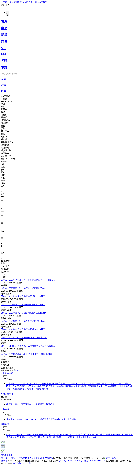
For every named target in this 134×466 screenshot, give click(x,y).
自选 (3, 90)
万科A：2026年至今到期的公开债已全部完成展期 (24, 337)
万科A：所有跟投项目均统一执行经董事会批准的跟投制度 (28, 346)
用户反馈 (30, 2)
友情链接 (49, 458)
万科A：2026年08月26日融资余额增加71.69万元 (23, 296)
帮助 (45, 2)
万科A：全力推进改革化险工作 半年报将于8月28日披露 (26, 354)
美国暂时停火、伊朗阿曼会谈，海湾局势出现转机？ (30, 404)
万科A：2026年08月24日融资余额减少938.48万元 (23, 313)
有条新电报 (7, 455)
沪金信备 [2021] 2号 (22, 463)
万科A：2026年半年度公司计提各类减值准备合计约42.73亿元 (29, 280)
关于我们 (5, 2)
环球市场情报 (7, 394)
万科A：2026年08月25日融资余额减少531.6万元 (23, 304)
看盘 (3, 79)
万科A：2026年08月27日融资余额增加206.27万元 (23, 288)
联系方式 (22, 2)
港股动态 (5, 424)
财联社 (4, 461)
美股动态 (5, 409)
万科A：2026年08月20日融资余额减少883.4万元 (23, 329)
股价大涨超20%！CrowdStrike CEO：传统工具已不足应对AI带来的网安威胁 (41, 419)
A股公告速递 (7, 373)
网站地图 (39, 2)
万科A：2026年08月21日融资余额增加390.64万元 (23, 321)
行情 (3, 85)
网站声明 (13, 2)
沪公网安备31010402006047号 (92, 461)
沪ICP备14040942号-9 (68, 461)
